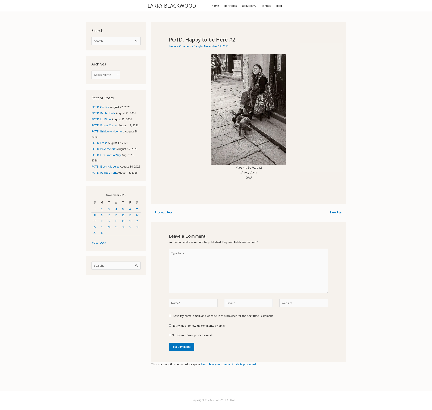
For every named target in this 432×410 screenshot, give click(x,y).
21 (137, 221)
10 (108, 215)
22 (94, 227)
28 (137, 227)
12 (123, 215)
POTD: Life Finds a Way (106, 155)
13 (129, 215)
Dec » (103, 242)
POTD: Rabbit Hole (103, 113)
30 (101, 233)
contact (266, 6)
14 (137, 215)
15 (94, 221)
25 (115, 227)
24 (108, 227)
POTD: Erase (99, 143)
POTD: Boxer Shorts (104, 149)
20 (129, 221)
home (215, 6)
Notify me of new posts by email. (192, 335)
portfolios (230, 6)
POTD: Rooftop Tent (104, 172)
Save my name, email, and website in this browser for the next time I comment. (223, 316)
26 (123, 227)
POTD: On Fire (100, 107)
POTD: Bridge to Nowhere (107, 131)
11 (115, 215)
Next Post (338, 212)
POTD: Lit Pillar (101, 119)
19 (123, 221)
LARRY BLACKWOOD (171, 5)
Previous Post (161, 212)
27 (129, 227)
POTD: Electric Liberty (105, 166)
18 (115, 221)
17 (108, 221)
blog (279, 6)
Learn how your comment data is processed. (228, 364)
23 (101, 227)
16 (101, 221)
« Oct (94, 242)
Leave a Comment (180, 46)
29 (94, 233)
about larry (249, 6)
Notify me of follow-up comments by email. (199, 325)
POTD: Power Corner (104, 125)
